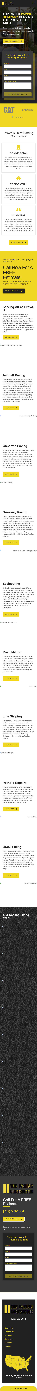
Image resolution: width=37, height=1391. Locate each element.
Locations (8, 1343)
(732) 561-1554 (13, 1211)
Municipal (8, 1335)
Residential (8, 1328)
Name (6, 63)
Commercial (9, 1332)
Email (6, 69)
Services (7, 1339)
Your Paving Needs (10, 81)
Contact (7, 1346)
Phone (6, 75)
